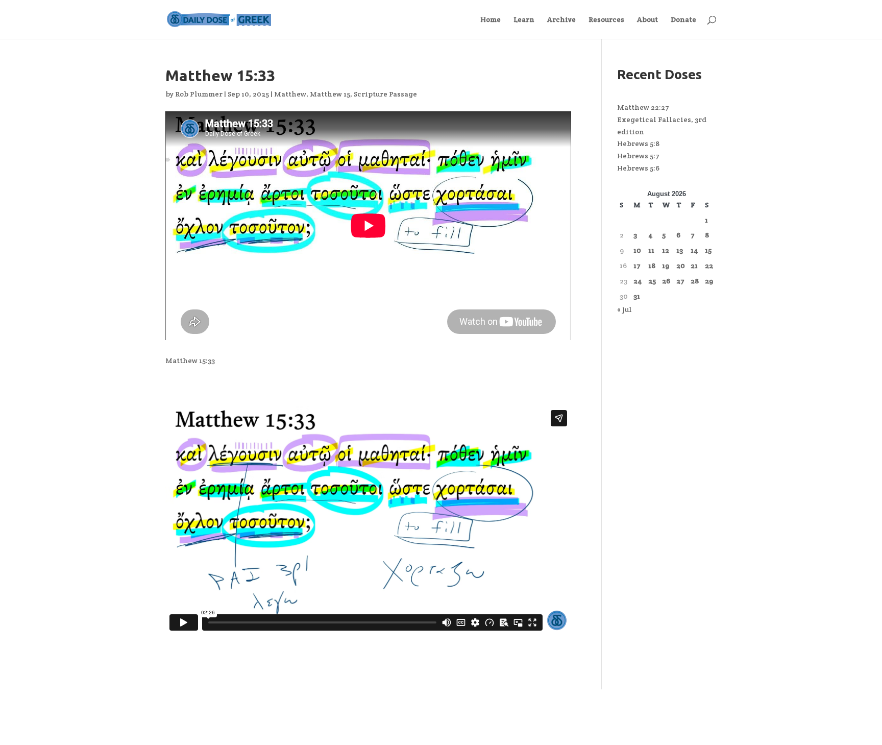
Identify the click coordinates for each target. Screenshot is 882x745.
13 (679, 250)
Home (490, 20)
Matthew (290, 94)
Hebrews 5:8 (638, 143)
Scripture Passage (385, 94)
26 (666, 280)
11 (651, 250)
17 (637, 265)
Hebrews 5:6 (638, 168)
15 (708, 250)
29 (709, 280)
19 (665, 265)
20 (680, 265)
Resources (606, 20)
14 (694, 250)
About (647, 20)
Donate (683, 20)
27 (680, 280)
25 (652, 280)
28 (695, 280)
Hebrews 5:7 (638, 155)
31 (636, 296)
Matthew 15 (330, 94)
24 (637, 280)
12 (665, 250)
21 (694, 265)
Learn (523, 20)
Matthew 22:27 (643, 107)
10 (637, 250)
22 (709, 265)
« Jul (624, 309)
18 (651, 265)
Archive (561, 20)
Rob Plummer (199, 94)
